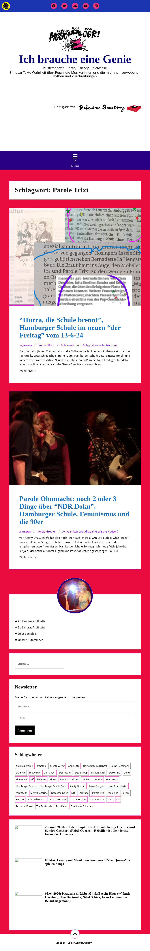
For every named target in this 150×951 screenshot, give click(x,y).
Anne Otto (74, 765)
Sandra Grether (58, 799)
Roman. (20, 799)
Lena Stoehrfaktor (118, 786)
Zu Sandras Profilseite (31, 627)
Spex (110, 799)
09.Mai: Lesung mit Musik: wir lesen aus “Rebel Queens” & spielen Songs (87, 862)
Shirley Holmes (78, 799)
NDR (73, 792)
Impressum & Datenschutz (73, 943)
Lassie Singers (96, 786)
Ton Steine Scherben (82, 806)
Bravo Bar (34, 772)
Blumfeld (21, 772)
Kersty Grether (47, 531)
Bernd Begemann (120, 765)
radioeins (113, 792)
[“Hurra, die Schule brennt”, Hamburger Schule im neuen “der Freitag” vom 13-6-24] (75, 257)
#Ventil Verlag (57, 765)
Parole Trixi (98, 792)
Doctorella (114, 772)
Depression (65, 772)
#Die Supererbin (24, 765)
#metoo (41, 765)
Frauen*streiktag (69, 779)
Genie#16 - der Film (92, 779)
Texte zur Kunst (24, 806)
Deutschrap (81, 772)
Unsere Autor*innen (30, 640)
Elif (31, 779)
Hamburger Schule (26, 786)
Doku (127, 772)
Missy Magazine (39, 792)
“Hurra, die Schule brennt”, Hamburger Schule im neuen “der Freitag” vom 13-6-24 (70, 327)
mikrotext (21, 792)
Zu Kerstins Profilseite (31, 621)
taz (118, 799)
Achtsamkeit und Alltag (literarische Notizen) (89, 345)
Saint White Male (37, 799)
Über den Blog (26, 633)
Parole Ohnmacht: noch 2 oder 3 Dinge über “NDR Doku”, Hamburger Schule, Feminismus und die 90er (74, 510)
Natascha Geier (59, 792)
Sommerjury (97, 799)
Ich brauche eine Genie (75, 59)
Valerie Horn (46, 345)
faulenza (41, 779)
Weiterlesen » (27, 370)
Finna (53, 779)
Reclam (126, 792)
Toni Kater (61, 806)
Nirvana (84, 792)
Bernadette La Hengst (95, 765)
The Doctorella (44, 806)
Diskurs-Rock (98, 772)
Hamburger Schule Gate (53, 786)
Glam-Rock (112, 779)
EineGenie (21, 779)
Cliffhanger (49, 772)
